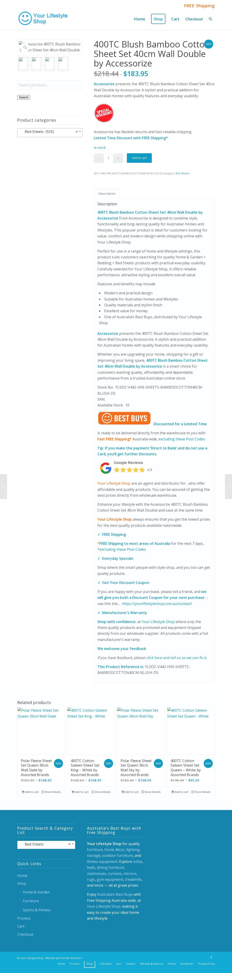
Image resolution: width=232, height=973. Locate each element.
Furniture (31, 900)
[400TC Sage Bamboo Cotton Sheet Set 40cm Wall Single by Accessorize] (228, 486)
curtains (115, 873)
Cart (20, 926)
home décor (114, 849)
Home (22, 875)
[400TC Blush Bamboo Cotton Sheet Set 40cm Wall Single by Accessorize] (3, 486)
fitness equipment (102, 861)
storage (93, 855)
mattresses (96, 873)
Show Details (52, 792)
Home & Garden (36, 892)
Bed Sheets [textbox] (44, 844)
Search (23, 97)
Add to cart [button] (31, 792)
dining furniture (110, 867)
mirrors (129, 873)
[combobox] (49, 132)
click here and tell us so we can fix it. (176, 657)
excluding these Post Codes (182, 439)
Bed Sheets (182, 173)
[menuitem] (139, 19)
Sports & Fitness (37, 909)
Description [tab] (107, 193)
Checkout (25, 934)
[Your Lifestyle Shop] (43, 19)
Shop (21, 883)
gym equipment (110, 879)
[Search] (210, 19)
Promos (24, 918)
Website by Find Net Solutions (64, 958)
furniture (95, 849)
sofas (137, 861)
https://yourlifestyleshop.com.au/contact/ (157, 603)
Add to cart (139, 158)
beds (91, 867)
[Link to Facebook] (211, 957)
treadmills (133, 879)
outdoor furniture (117, 855)
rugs (91, 879)
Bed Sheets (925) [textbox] (48, 131)
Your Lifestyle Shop (113, 483)
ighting (133, 849)
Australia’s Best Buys (115, 894)
